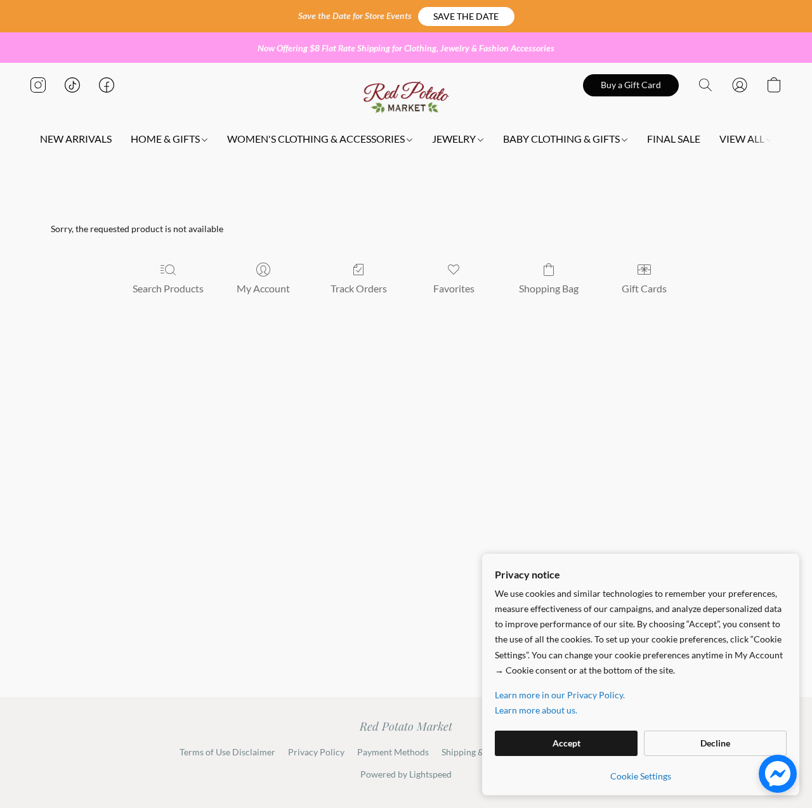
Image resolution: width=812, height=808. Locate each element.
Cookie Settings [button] (640, 776)
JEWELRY (455, 139)
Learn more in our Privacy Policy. (560, 694)
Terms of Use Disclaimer (227, 751)
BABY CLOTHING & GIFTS (562, 139)
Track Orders (359, 288)
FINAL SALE (673, 139)
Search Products (168, 288)
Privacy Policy (316, 751)
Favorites (454, 288)
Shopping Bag (549, 288)
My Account (263, 288)
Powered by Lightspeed (406, 774)
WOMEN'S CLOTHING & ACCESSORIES (317, 139)
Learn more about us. (536, 710)
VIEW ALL (742, 139)
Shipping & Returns (479, 751)
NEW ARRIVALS (76, 139)
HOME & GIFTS (166, 139)
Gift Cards (644, 288)
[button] (466, 16)
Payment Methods (393, 751)
